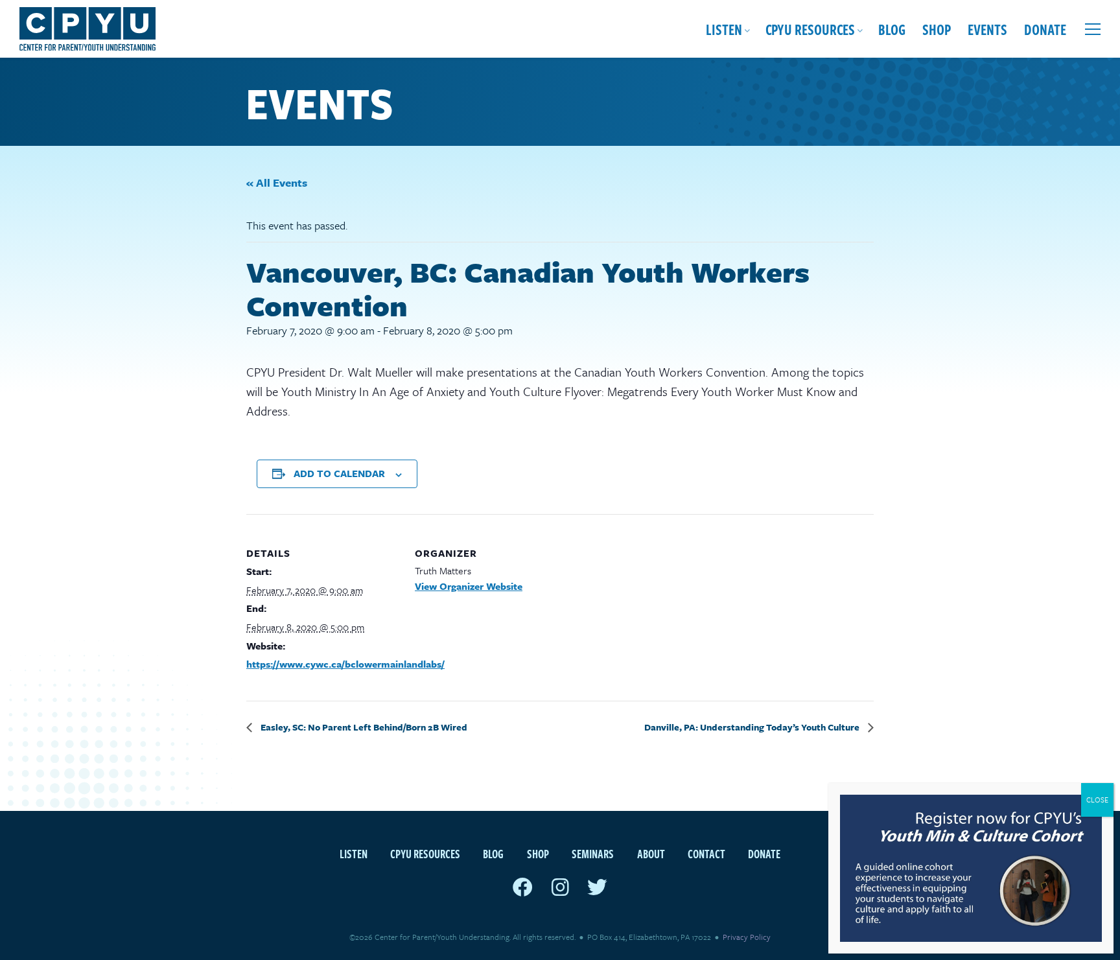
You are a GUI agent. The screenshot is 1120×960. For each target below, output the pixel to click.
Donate (1045, 29)
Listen (724, 29)
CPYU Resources (810, 29)
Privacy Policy (747, 936)
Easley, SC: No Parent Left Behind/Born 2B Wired (363, 727)
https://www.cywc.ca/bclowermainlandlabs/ (345, 664)
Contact (706, 853)
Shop (936, 29)
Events (987, 29)
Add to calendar (339, 473)
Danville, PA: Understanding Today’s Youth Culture (752, 727)
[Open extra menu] (1093, 29)
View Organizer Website (468, 586)
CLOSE (1097, 799)
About (651, 853)
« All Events (276, 182)
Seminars (593, 853)
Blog (891, 29)
